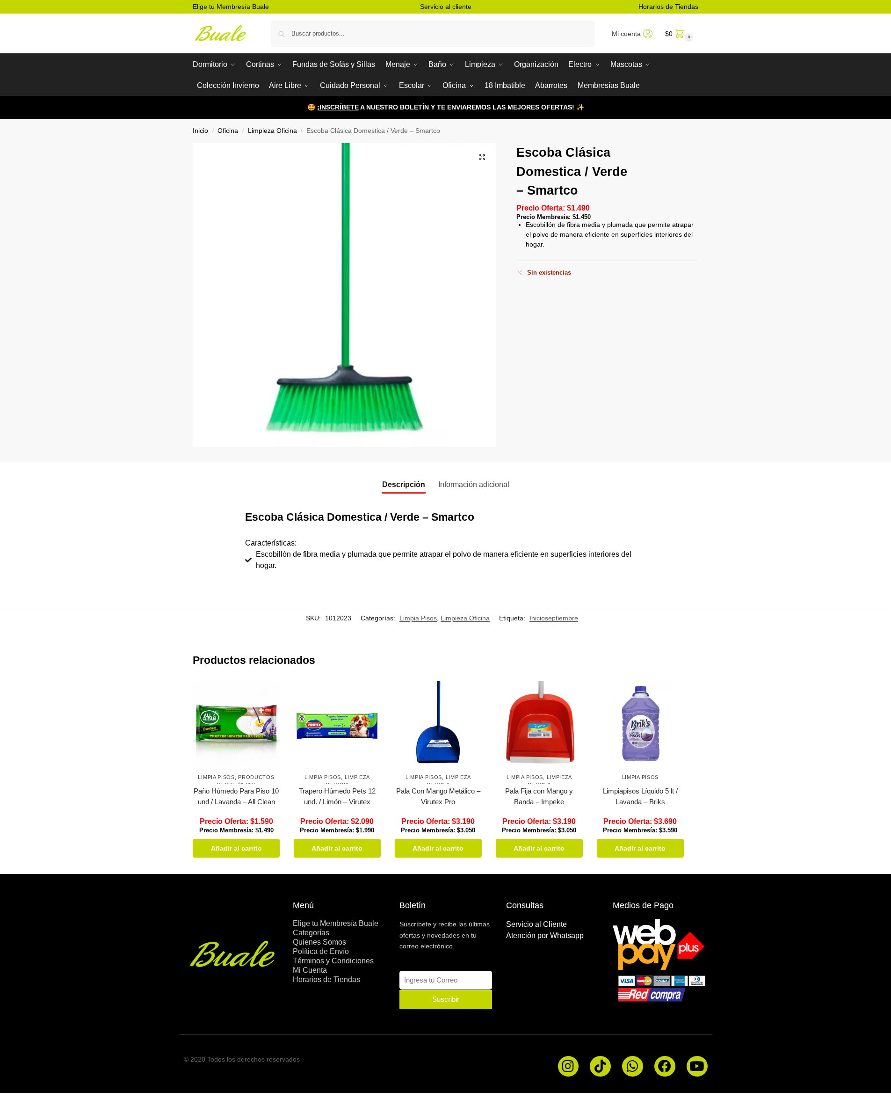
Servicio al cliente (445, 6)
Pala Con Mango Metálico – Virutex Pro (438, 796)
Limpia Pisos (418, 618)
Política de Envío (321, 951)
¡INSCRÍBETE (338, 107)
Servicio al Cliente (536, 924)
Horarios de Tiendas (668, 6)
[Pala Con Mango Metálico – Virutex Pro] (438, 724)
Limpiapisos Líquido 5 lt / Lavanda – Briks (640, 796)
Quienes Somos (319, 942)
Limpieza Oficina (272, 130)
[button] (678, 33)
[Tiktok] (600, 1066)
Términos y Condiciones (333, 961)
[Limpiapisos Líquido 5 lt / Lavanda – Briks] (640, 724)
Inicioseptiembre (553, 618)
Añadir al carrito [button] (236, 848)
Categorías (311, 933)
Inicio (200, 130)
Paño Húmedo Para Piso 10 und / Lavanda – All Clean (236, 796)
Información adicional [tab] (473, 484)
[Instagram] (568, 1066)
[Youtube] (697, 1066)
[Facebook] (664, 1066)
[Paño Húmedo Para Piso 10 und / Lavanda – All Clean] (236, 724)
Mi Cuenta (310, 970)
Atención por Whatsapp (545, 935)
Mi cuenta (626, 33)
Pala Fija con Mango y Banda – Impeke (539, 796)
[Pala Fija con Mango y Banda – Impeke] (539, 724)
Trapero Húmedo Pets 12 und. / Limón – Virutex (337, 796)
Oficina (227, 130)
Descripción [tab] (403, 484)
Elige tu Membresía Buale (231, 6)
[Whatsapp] (632, 1066)
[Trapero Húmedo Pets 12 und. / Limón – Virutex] (337, 724)
